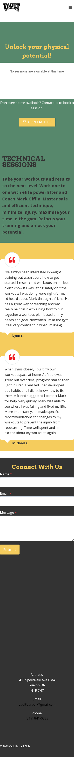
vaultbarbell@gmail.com (37, 704)
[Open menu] (70, 7)
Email (5, 493)
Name (6, 474)
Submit (9, 549)
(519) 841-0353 (37, 718)
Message (8, 512)
